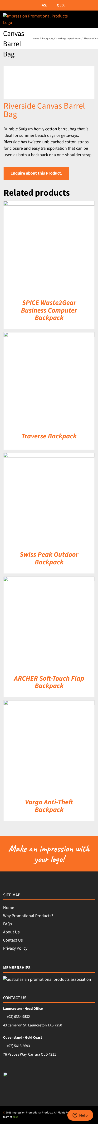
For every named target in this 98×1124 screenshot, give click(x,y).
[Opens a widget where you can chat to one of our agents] (80, 1116)
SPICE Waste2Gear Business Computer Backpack (49, 310)
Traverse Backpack (49, 436)
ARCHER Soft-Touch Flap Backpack (49, 682)
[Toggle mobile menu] (92, 19)
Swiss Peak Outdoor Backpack (49, 558)
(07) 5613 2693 (18, 1045)
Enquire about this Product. (36, 173)
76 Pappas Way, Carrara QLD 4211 (29, 1054)
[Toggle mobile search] (82, 19)
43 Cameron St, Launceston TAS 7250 (32, 1025)
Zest (15, 1117)
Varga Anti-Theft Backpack (49, 806)
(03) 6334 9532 (18, 1016)
